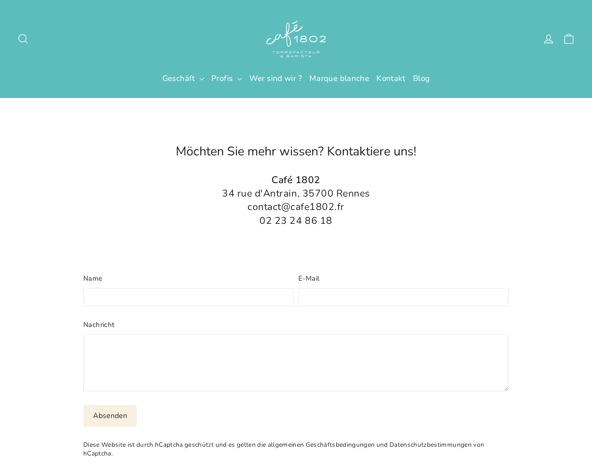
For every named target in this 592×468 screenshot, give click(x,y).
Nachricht (98, 324)
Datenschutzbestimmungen (430, 444)
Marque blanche (339, 78)
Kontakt (391, 78)
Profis (223, 78)
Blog (421, 78)
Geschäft (179, 78)
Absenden (110, 416)
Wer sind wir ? (275, 78)
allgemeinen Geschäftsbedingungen (321, 444)
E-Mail (308, 278)
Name (93, 278)
